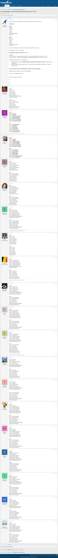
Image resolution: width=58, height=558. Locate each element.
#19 (56, 497)
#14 (56, 379)
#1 (56, 19)
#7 (56, 207)
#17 (56, 449)
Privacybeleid (48, 554)
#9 (56, 257)
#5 (56, 159)
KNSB (46, 56)
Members (19, 5)
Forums (7, 5)
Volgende (9, 17)
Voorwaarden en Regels (41, 554)
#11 (56, 307)
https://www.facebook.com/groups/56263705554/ (17, 280)
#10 (56, 283)
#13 (56, 357)
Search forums (7, 7)
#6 (56, 183)
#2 (56, 86)
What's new (12, 5)
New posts (2, 7)
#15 (56, 402)
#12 (56, 331)
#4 (56, 136)
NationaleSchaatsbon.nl (42, 57)
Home (2, 5)
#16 (56, 426)
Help (52, 554)
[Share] (55, 19)
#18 (56, 473)
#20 (56, 520)
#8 (56, 233)
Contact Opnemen (33, 554)
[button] (16, 6)
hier (23, 73)
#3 (56, 110)
